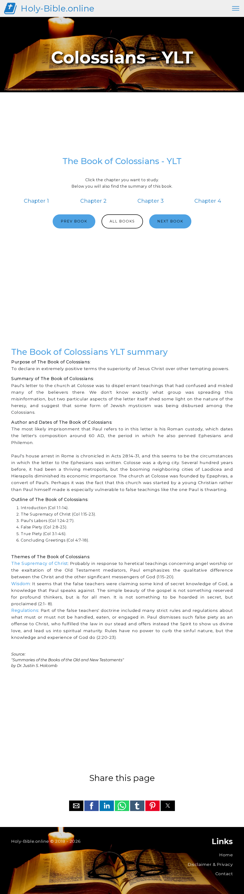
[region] (122, 126)
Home (226, 854)
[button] (76, 806)
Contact (224, 873)
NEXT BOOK (170, 221)
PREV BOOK (74, 221)
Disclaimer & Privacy (210, 864)
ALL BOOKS (122, 221)
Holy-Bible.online (58, 8)
